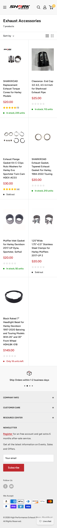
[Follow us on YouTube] (11, 486)
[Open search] (38, 7)
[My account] (44, 7)
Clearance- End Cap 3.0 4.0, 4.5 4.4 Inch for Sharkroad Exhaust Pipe (42, 87)
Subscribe (13, 467)
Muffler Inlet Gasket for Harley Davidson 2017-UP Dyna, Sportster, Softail (14, 246)
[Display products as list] (52, 35)
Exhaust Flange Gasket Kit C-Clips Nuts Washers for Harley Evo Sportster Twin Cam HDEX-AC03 (14, 168)
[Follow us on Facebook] (5, 486)
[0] (51, 7)
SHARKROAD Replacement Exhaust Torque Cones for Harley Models (12, 88)
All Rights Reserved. (12, 521)
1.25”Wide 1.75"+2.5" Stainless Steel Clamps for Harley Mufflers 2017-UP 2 (42, 248)
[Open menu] (4, 7)
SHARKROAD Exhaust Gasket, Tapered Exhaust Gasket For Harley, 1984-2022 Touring (42, 166)
